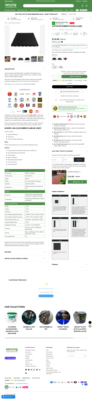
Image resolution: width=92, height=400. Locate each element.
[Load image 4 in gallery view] (27, 59)
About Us (48, 364)
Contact (48, 366)
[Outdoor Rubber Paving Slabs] (59, 177)
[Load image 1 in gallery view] (7, 59)
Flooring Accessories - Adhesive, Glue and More (12, 330)
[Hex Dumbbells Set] (46, 317)
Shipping (60, 50)
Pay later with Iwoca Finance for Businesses (71, 100)
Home (6, 22)
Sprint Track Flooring (63, 328)
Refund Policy (49, 354)
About (71, 10)
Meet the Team (49, 368)
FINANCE (85, 1)
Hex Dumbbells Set (46, 328)
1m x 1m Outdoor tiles (17, 84)
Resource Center (58, 10)
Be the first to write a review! (46, 296)
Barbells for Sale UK (29, 328)
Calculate (79, 159)
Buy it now (69, 86)
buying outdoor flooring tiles (16, 244)
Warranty (48, 362)
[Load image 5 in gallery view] (34, 59)
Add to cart (74, 76)
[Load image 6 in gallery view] (40, 59)
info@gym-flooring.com (30, 366)
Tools (66, 10)
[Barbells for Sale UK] (29, 317)
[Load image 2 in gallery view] (14, 59)
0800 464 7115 (28, 364)
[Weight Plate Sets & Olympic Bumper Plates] (80, 317)
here (16, 145)
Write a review (69, 29)
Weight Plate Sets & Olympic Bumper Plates (80, 329)
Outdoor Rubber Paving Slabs (14, 22)
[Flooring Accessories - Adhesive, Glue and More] (12, 317)
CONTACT (78, 1)
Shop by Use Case (23, 10)
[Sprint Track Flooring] (63, 317)
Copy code (73, 14)
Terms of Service (50, 358)
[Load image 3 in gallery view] (21, 59)
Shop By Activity (34, 10)
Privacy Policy (49, 352)
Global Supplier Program (51, 370)
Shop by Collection (10, 10)
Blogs (47, 360)
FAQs (47, 350)
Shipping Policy (49, 356)
